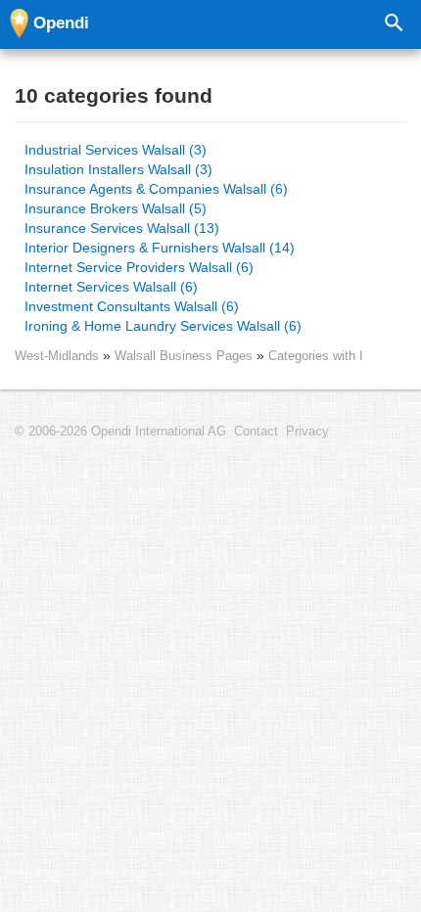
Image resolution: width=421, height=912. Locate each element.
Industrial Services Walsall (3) (115, 150)
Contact (256, 431)
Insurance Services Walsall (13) (121, 228)
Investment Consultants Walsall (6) (131, 306)
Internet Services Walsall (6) (111, 287)
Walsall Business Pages (186, 355)
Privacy (307, 431)
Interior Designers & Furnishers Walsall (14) (159, 247)
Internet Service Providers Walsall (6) (139, 267)
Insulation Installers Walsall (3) (118, 169)
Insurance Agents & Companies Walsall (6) (156, 189)
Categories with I (315, 355)
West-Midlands (57, 355)
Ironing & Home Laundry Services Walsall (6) (163, 326)
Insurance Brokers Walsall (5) (115, 208)
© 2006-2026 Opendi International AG (120, 431)
